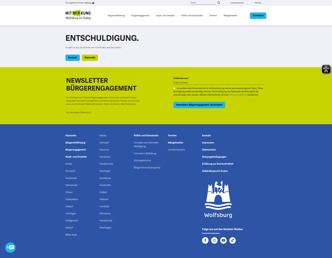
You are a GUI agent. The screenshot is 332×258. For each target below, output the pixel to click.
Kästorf (69, 227)
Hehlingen (70, 213)
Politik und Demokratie (192, 15)
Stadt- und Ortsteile (165, 15)
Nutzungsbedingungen (214, 157)
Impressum (208, 142)
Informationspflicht (238, 95)
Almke (68, 164)
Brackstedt (71, 178)
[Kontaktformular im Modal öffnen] (10, 247)
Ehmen (69, 192)
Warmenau (105, 213)
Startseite (89, 57)
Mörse (103, 135)
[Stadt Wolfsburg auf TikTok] (232, 240)
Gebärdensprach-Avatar (215, 171)
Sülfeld (103, 192)
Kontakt (72, 57)
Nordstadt (105, 157)
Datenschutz (209, 149)
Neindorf (104, 142)
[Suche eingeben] (218, 3)
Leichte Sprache (176, 149)
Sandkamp (105, 178)
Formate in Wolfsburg (145, 153)
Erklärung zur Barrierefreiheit (217, 164)
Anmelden (258, 15)
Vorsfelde (104, 206)
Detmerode (71, 185)
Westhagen (105, 227)
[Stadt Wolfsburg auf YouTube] (223, 240)
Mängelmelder (230, 15)
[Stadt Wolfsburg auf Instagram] (214, 240)
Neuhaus (104, 149)
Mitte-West (71, 234)
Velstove (104, 199)
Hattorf (69, 206)
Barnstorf (70, 171)
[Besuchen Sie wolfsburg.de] (89, 3)
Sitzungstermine (142, 160)
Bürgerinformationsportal (147, 167)
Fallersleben (71, 199)
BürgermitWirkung (116, 15)
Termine (213, 15)
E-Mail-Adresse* (181, 78)
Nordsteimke (106, 164)
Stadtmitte (105, 185)
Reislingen (105, 171)
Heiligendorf (71, 220)
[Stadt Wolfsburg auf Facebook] (205, 240)
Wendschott (106, 220)
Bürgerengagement (140, 15)
